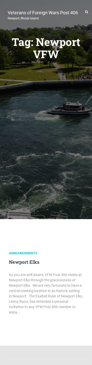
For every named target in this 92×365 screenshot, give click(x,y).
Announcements (23, 253)
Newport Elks (24, 262)
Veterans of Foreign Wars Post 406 (43, 14)
